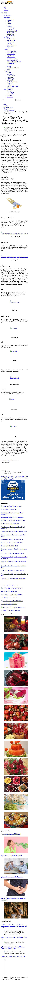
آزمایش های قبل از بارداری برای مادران (11, 855)
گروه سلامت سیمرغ (6, 460)
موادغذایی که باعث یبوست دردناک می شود (12, 877)
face (5, 7)
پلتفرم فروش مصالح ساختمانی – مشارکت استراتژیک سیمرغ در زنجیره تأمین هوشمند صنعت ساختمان (14, 926)
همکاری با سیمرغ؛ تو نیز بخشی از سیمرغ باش (13, 956)
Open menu (4, 12)
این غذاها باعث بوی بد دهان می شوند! (10, 834)
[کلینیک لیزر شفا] (13, 500)
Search (18, 99)
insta (5, 8)
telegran (6, 10)
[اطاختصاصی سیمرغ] (14, 624)
